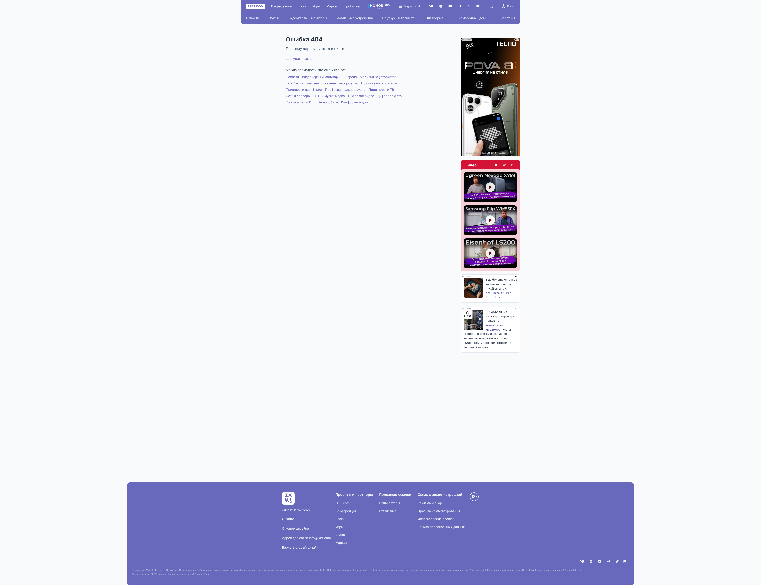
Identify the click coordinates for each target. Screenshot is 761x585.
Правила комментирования (439, 511)
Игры (316, 6)
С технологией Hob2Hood (495, 325)
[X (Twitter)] (469, 6)
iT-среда (350, 77)
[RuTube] (478, 6)
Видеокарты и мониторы (308, 18)
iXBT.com (343, 503)
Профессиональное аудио (345, 89)
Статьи (274, 18)
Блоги (301, 6)
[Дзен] (440, 6)
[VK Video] (504, 165)
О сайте (288, 519)
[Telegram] (459, 6)
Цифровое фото (389, 96)
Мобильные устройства (354, 18)
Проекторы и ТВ (381, 89)
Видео (471, 165)
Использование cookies (436, 519)
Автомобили (328, 102)
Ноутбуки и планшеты (399, 18)
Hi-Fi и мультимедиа (329, 96)
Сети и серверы (298, 96)
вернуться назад (299, 59)
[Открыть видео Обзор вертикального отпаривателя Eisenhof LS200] (490, 253)
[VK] (582, 561)
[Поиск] (491, 6)
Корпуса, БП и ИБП (301, 102)
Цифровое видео (361, 96)
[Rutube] (512, 165)
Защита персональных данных (441, 527)
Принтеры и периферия (304, 89)
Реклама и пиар (430, 503)
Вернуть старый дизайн (300, 547)
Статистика (387, 511)
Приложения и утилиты (379, 83)
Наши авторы (389, 503)
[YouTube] (450, 6)
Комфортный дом (472, 18)
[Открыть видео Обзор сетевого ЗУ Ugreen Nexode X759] (490, 187)
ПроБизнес (352, 6)
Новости (252, 18)
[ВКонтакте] (431, 6)
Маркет (332, 6)
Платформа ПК (437, 18)
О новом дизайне (295, 528)
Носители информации (340, 83)
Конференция (281, 6)
